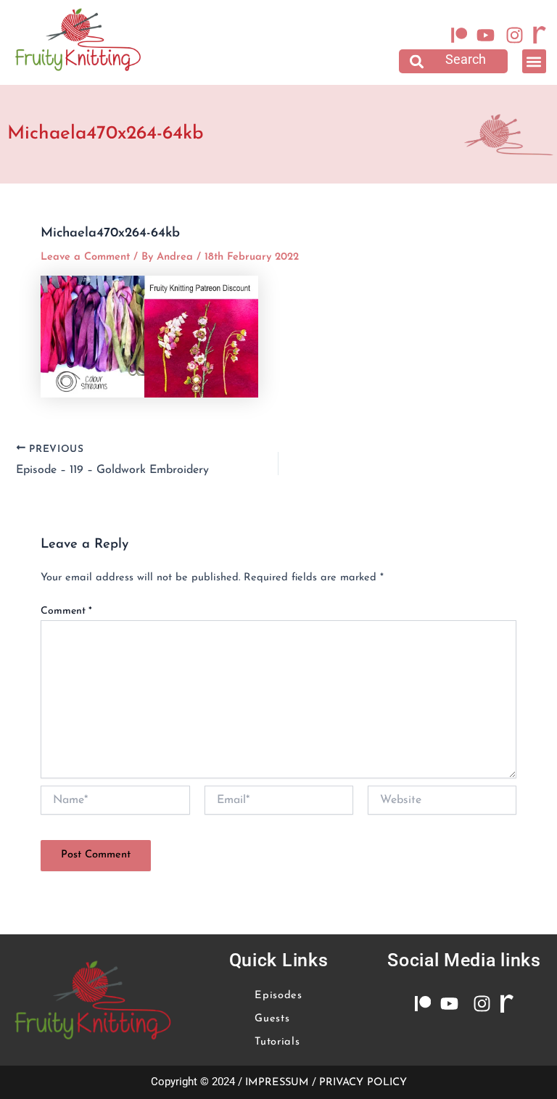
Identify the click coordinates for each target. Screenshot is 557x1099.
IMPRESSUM (277, 1082)
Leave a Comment (85, 257)
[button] (453, 61)
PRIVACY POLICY (363, 1082)
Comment (66, 611)
